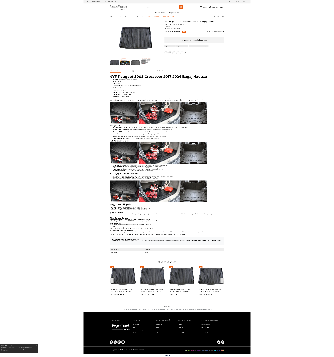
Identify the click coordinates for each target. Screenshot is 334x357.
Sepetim (180, 327)
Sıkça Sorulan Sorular (138, 332)
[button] (120, 286)
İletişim (245, 1)
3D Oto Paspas (205, 330)
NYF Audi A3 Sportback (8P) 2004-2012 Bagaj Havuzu (123, 289)
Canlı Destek (159, 324)
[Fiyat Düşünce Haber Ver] (177, 52)
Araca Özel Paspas (206, 332)
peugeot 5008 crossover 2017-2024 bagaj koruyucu (164, 309)
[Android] (222, 342)
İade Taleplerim (182, 330)
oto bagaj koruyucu (206, 309)
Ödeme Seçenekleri (144, 71)
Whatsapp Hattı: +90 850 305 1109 (107, 1)
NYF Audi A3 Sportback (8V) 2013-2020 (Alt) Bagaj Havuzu (152, 289)
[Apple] (218, 342)
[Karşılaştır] (169, 52)
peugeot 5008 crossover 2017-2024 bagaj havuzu (135, 309)
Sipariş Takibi (181, 332)
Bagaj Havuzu (205, 327)
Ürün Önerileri (160, 71)
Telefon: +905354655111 (92, 1)
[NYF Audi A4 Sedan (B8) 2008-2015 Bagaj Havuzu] (211, 276)
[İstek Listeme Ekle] (166, 52)
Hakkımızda (239, 1)
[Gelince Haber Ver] (185, 52)
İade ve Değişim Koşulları (139, 330)
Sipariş (180, 324)
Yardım (157, 327)
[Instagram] (119, 342)
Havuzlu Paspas (205, 324)
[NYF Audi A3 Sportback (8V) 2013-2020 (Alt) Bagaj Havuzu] (152, 276)
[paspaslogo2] (121, 327)
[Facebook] (111, 342)
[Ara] (181, 7)
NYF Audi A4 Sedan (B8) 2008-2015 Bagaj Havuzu (211, 289)
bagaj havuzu (197, 309)
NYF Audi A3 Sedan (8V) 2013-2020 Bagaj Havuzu (181, 289)
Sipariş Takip (232, 1)
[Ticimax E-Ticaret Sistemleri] (167, 356)
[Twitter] (115, 342)
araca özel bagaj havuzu (186, 309)
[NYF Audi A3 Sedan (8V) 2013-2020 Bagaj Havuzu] (181, 276)
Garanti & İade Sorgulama (162, 330)
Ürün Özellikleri (115, 71)
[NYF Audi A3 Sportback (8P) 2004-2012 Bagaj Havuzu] (123, 276)
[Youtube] (123, 342)
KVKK (157, 332)
